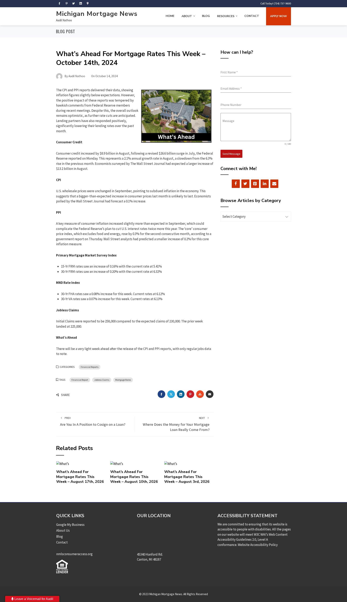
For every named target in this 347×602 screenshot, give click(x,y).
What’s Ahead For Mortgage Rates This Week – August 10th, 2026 (134, 476)
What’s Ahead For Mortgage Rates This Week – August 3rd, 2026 (186, 476)
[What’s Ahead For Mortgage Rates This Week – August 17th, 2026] (62, 463)
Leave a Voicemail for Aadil (33, 599)
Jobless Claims (101, 379)
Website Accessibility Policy (258, 545)
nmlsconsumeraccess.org (74, 554)
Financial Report (79, 379)
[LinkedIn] (265, 183)
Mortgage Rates (123, 379)
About (187, 16)
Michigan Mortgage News (96, 13)
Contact (251, 16)
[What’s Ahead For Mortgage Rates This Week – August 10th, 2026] (116, 463)
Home (170, 16)
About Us (63, 530)
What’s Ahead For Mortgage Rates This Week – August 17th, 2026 (80, 476)
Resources (225, 16)
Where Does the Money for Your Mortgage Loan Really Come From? (176, 424)
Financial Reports (89, 366)
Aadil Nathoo (64, 20)
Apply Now (278, 16)
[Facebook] (236, 183)
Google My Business (70, 524)
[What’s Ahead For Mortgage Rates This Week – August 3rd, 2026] (170, 463)
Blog (206, 16)
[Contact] (274, 183)
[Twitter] (245, 183)
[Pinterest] (255, 183)
